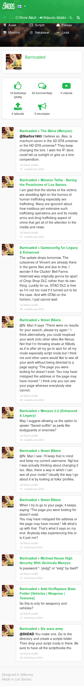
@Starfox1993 (31, 136)
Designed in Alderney (17, 674)
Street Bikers (51, 320)
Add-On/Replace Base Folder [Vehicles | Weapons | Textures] (48, 593)
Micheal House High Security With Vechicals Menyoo (46, 560)
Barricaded (35, 57)
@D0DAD (27, 634)
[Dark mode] (71, 17)
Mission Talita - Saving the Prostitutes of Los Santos (48, 182)
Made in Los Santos (16, 679)
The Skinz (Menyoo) (56, 130)
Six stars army (52, 628)
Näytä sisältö (30, 165)
